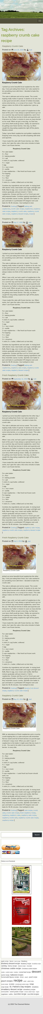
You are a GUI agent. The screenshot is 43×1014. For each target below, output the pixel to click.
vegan (37, 991)
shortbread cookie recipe (22, 984)
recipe (31, 214)
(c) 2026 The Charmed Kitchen (19, 1004)
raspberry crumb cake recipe (12, 530)
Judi (30, 50)
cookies (16, 972)
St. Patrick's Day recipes (20, 987)
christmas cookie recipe (11, 968)
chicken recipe (22, 966)
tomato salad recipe (29, 991)
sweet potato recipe (16, 991)
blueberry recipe (26, 963)
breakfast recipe (36, 963)
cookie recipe (9, 972)
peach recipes (7, 981)
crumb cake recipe (17, 209)
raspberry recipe (8, 820)
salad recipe (30, 981)
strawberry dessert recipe (11, 989)
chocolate (29, 966)
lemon (22, 977)
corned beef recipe (25, 972)
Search (37, 835)
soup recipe (4, 987)
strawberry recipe (29, 989)
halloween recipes (16, 975)
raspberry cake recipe (18, 368)
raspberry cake (15, 815)
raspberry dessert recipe (19, 214)
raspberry (5, 815)
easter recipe (5, 975)
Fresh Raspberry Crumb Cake (15, 375)
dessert (27, 688)
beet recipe (17, 961)
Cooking (13, 206)
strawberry (35, 987)
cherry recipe (12, 966)
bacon (11, 961)
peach (26, 977)
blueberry (24, 961)
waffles (11, 994)
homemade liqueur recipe (10, 977)
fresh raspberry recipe (28, 813)
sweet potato (5, 991)
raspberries (29, 209)
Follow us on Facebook (8, 861)
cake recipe (28, 810)
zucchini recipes (33, 994)
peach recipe (33, 977)
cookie (3, 972)
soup (32, 984)
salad (24, 981)
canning (4, 966)
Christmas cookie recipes (29, 968)
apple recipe (5, 961)
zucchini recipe (20, 994)
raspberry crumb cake (18, 211)
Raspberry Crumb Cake (12, 46)
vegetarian (4, 994)
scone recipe (4, 984)
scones (11, 984)
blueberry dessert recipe (10, 963)
